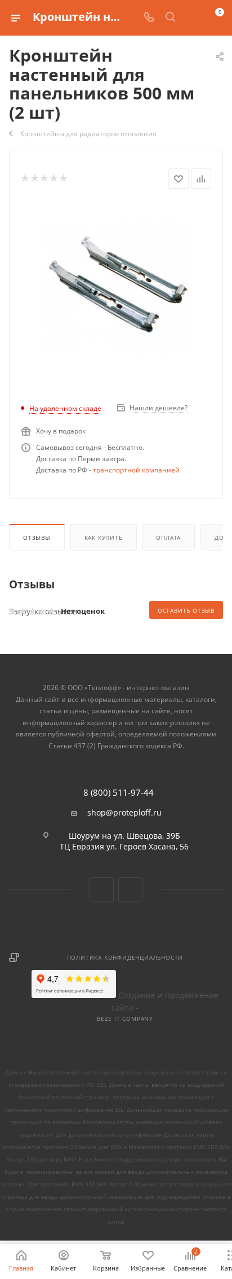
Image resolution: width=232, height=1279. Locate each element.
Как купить (103, 537)
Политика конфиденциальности (125, 957)
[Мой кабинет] (191, 17)
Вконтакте (102, 889)
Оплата (168, 537)
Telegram (130, 889)
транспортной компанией (136, 470)
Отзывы (37, 537)
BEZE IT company (125, 1018)
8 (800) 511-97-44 (118, 792)
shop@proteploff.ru (124, 813)
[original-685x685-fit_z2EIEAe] (116, 286)
